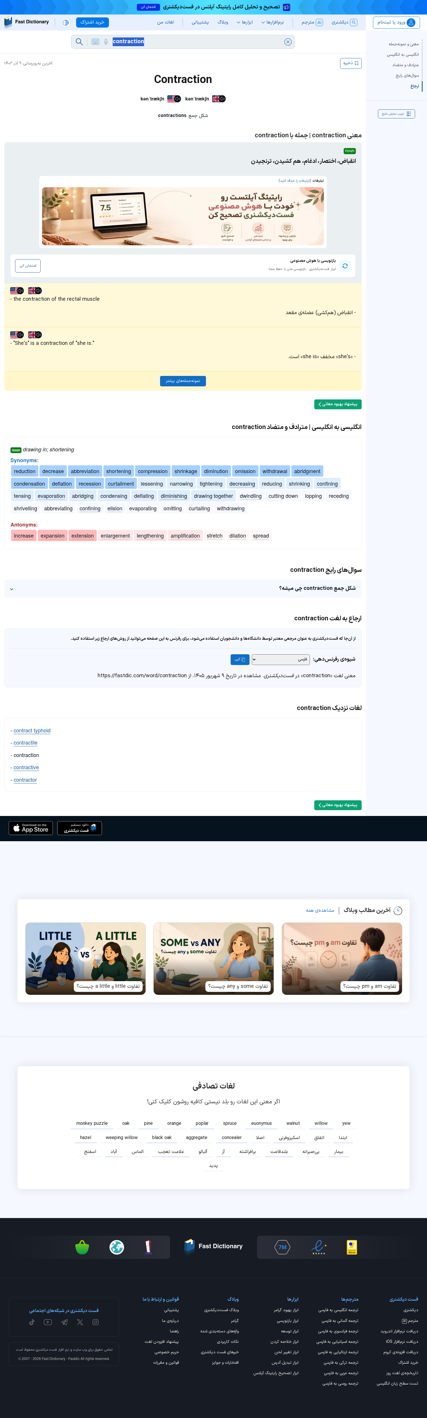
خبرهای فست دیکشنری (220, 1352)
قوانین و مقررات (166, 1363)
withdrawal (275, 471)
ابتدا (343, 1137)
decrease (53, 471)
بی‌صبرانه (311, 1151)
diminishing (174, 495)
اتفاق (319, 1137)
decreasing (242, 483)
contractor (25, 779)
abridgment (307, 471)
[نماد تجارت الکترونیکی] (318, 1247)
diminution (216, 471)
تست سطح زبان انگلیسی (397, 1384)
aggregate (196, 1137)
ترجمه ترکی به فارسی (341, 1363)
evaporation (51, 495)
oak (126, 1123)
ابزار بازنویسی (288, 1321)
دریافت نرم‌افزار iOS (402, 1342)
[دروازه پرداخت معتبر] (352, 1247)
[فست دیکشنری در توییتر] (80, 1322)
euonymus (261, 1123)
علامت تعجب (171, 1151)
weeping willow (122, 1137)
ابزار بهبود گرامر (286, 1310)
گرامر (235, 1321)
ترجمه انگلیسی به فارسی (338, 1310)
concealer (232, 1137)
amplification (185, 535)
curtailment (121, 483)
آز (223, 1151)
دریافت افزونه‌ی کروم (400, 1352)
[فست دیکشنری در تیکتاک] (32, 1322)
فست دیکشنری (46, 1349)
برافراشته (247, 1151)
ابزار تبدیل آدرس (285, 1363)
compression (153, 471)
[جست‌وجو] (79, 41)
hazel (85, 1137)
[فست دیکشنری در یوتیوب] (48, 1322)
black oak (162, 1137)
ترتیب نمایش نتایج (393, 113)
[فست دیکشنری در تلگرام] (64, 1322)
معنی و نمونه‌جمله (404, 44)
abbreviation (85, 471)
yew (346, 1123)
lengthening (150, 535)
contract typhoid (32, 730)
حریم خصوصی (167, 1352)
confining (327, 483)
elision (114, 508)
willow (321, 1123)
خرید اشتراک (408, 1363)
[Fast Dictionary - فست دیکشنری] (26, 22)
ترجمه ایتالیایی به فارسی (338, 1352)
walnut (293, 1123)
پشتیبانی (171, 1310)
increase (24, 535)
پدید (213, 1165)
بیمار (338, 1151)
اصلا (260, 1137)
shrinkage (186, 471)
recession (90, 483)
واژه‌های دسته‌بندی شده (219, 1331)
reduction (24, 471)
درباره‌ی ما (170, 1321)
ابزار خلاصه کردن (284, 1342)
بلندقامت (279, 1151)
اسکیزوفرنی (289, 1137)
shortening (118, 471)
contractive (26, 767)
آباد (114, 1151)
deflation (62, 483)
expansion (52, 535)
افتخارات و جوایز (225, 1363)
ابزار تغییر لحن (286, 1352)
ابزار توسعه (290, 1331)
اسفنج (90, 1151)
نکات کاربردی (228, 1342)
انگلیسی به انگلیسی (403, 55)
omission (245, 471)
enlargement (115, 535)
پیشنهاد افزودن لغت (162, 1342)
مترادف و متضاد (405, 65)
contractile (25, 742)
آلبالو (203, 1151)
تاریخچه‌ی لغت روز (402, 1373)
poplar (202, 1123)
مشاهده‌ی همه (320, 910)
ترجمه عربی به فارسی (341, 1373)
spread (261, 535)
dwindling (251, 495)
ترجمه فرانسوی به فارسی (338, 1331)
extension (82, 535)
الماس (137, 1151)
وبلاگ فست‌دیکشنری (221, 1310)
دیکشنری (410, 1310)
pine (148, 1123)
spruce (230, 1123)
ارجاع (414, 86)
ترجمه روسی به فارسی (340, 1384)
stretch (215, 535)
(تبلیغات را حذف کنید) (295, 180)
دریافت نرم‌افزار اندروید (399, 1331)
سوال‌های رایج (407, 76)
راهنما (174, 1331)
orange (174, 1123)
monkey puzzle (92, 1123)
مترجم (410, 1321)
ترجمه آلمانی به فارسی (340, 1321)
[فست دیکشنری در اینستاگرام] (95, 1322)
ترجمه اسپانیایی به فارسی (337, 1342)
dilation (237, 535)
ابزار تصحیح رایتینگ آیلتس (276, 1373)
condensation (29, 483)
